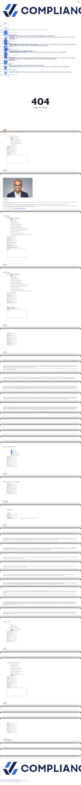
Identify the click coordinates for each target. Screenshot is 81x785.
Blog (23, 780)
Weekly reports (20, 780)
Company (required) (10, 245)
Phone (8, 243)
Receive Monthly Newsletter (16, 142)
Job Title (8, 341)
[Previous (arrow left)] (1, 756)
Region (8, 306)
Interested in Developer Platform (17, 140)
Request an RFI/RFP (15, 665)
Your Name (8, 512)
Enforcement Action (15, 452)
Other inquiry (14, 236)
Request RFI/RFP (14, 221)
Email (8, 150)
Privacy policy (26, 780)
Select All (13, 449)
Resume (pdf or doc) (10, 517)
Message (8, 154)
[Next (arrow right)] (2, 756)
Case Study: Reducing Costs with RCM (18, 233)
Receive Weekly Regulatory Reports (17, 143)
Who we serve (5, 780)
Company (8, 152)
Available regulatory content (11, 780)
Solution (5, 22)
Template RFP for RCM (15, 231)
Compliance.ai (18, 202)
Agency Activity (14, 451)
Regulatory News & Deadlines (16, 454)
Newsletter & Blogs (15, 455)
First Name (8, 145)
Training (17, 780)
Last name (8, 458)
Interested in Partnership (15, 139)
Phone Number (9, 343)
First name (8, 456)
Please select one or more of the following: (13, 136)
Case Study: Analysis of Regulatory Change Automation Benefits (22, 234)
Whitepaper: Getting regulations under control (19, 230)
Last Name (8, 239)
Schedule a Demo (15, 137)
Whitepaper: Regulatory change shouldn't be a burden (20, 228)
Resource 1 (8, 26)
